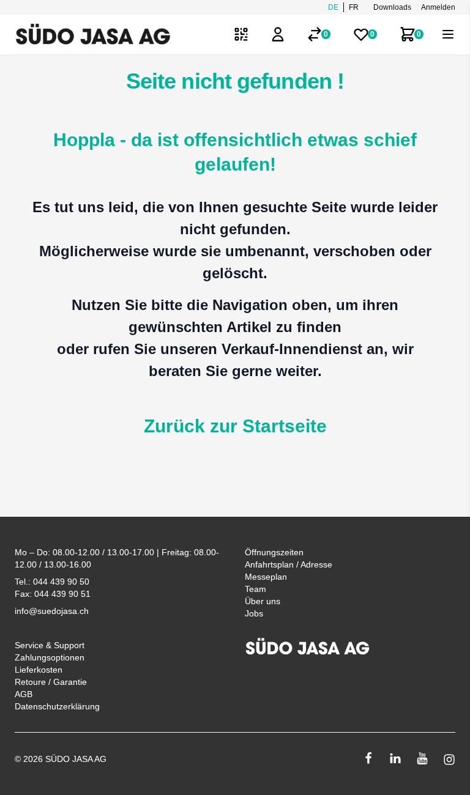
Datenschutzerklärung (57, 706)
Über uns (262, 601)
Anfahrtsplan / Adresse (288, 564)
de (333, 7)
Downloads (392, 7)
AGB (23, 694)
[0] (314, 34)
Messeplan (266, 577)
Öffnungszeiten (274, 552)
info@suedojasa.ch (52, 611)
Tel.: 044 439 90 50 (52, 581)
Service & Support (49, 645)
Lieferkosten (38, 670)
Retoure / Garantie (51, 682)
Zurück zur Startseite (235, 426)
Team (255, 589)
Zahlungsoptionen (49, 657)
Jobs (254, 613)
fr (354, 7)
